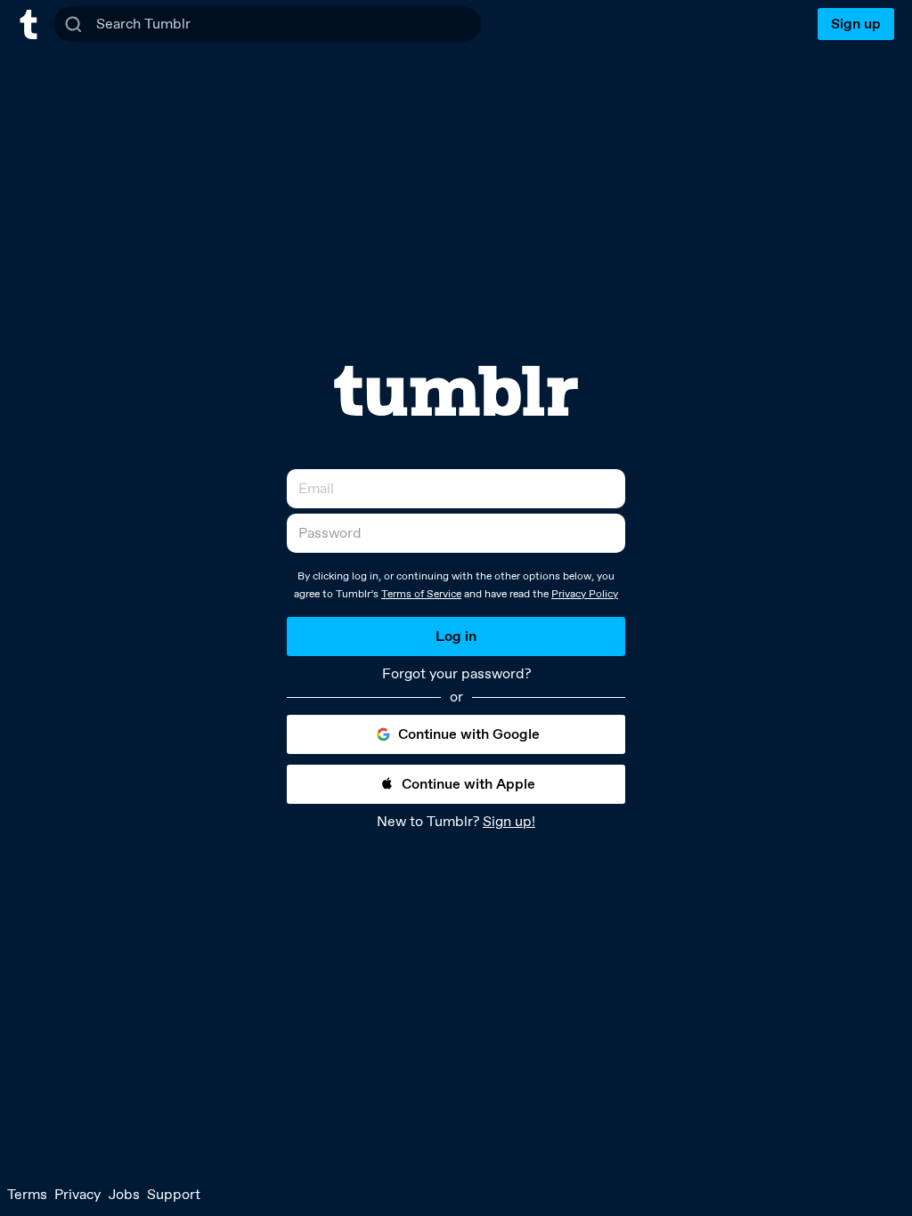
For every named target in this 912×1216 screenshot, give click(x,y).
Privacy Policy (584, 594)
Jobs (124, 1194)
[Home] (28, 24)
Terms (27, 1194)
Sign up (856, 23)
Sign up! (509, 821)
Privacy (77, 1194)
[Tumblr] (456, 391)
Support (173, 1194)
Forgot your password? (456, 674)
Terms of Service (421, 594)
